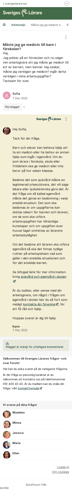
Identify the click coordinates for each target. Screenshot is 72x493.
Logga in (63, 467)
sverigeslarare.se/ (16, 3)
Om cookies (60, 472)
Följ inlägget (12, 106)
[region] (36, 72)
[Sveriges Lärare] (4, 24)
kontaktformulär (28, 388)
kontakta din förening (39, 304)
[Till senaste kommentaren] (67, 25)
